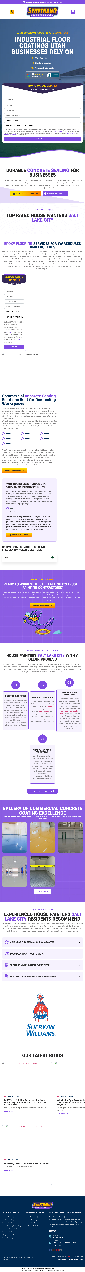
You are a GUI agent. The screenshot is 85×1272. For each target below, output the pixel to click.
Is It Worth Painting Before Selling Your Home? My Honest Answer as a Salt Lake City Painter (25, 1258)
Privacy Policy (71, 133)
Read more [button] (8, 250)
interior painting (66, 922)
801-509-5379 (59, 131)
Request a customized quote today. (34, 669)
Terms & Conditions (10, 135)
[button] (42, 1068)
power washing (44, 923)
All (5, 1252)
